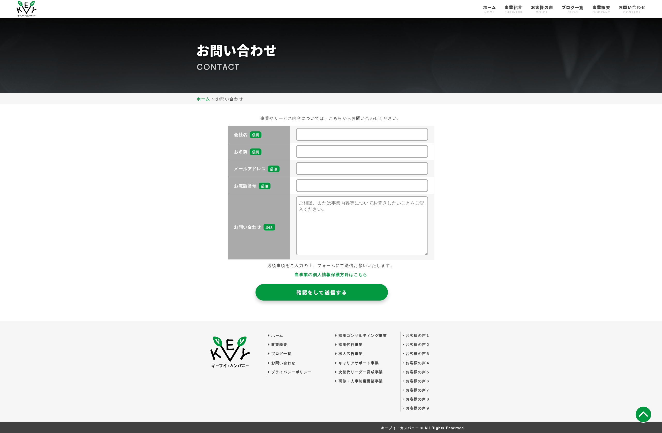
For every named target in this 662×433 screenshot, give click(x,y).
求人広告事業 (350, 353)
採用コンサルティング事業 (362, 335)
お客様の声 (542, 9)
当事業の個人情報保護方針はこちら (331, 274)
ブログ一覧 (573, 9)
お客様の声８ (417, 398)
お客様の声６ (417, 380)
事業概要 (601, 9)
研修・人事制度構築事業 (360, 380)
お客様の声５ (417, 371)
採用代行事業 (350, 344)
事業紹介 (514, 9)
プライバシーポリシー (291, 371)
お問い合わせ (632, 9)
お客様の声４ (417, 362)
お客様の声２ (417, 344)
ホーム (489, 9)
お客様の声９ (417, 407)
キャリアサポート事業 (358, 362)
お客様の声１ (417, 335)
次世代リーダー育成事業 (360, 371)
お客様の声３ (417, 353)
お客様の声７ (417, 389)
